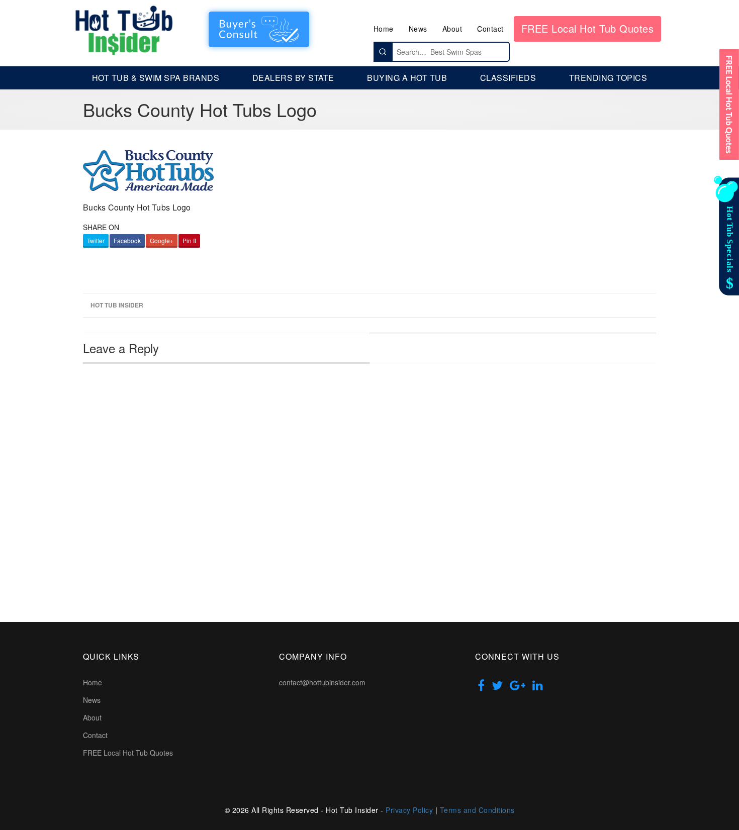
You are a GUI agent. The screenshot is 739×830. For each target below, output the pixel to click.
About (452, 29)
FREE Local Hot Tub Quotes (587, 28)
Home (384, 29)
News (418, 29)
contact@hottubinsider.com (322, 682)
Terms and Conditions (477, 810)
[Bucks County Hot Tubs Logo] (148, 169)
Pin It (189, 240)
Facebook (127, 240)
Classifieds (508, 77)
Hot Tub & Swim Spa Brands (156, 77)
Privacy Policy (409, 810)
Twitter (96, 240)
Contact (490, 29)
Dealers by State (293, 77)
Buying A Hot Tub (407, 77)
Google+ (161, 240)
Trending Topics (608, 77)
